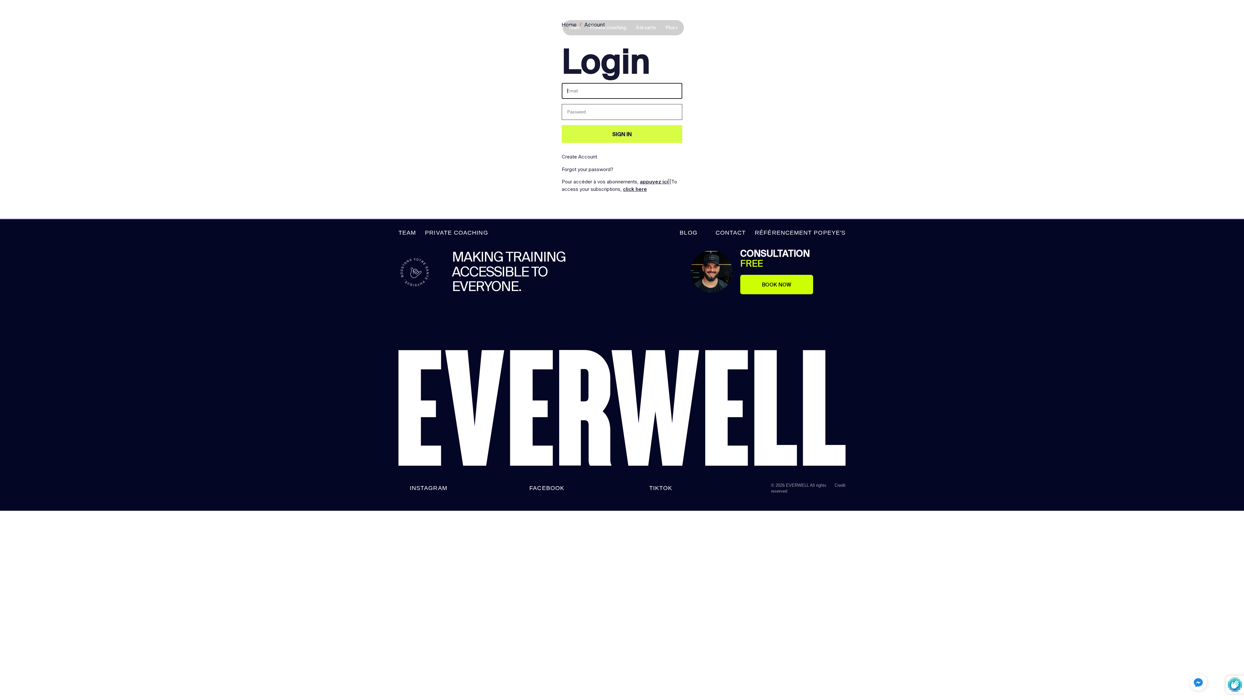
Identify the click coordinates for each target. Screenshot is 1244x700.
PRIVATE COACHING (456, 232)
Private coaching (608, 27)
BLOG (688, 232)
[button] (1198, 683)
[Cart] (1224, 29)
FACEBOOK (546, 488)
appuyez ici (654, 182)
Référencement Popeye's (800, 232)
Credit (840, 485)
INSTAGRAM (428, 488)
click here (635, 189)
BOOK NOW (776, 284)
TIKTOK (660, 488)
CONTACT (731, 232)
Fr (1213, 28)
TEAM (407, 232)
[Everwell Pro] (53, 27)
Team (575, 27)
